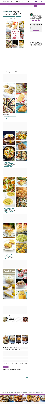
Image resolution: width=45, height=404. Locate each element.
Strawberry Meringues (7, 301)
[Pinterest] (39, 1)
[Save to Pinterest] (6, 16)
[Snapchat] (41, 1)
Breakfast (10, 11)
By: (3, 14)
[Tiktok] (40, 1)
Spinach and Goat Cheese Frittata (9, 211)
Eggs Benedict (6, 258)
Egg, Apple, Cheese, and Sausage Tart (9, 117)
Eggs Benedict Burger (7, 162)
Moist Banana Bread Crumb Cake (18, 343)
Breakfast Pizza (6, 120)
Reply (27, 377)
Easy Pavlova (6, 300)
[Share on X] (19, 16)
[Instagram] (37, 1)
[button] (14, 4)
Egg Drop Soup (6, 212)
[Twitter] (36, 1)
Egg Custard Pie (6, 119)
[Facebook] (35, 1)
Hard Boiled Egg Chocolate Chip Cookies (10, 116)
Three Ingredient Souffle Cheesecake (9, 118)
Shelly (4, 14)
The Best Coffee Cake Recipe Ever (5, 343)
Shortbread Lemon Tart (7, 304)
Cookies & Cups (4, 11)
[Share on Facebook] (12, 16)
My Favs (11, 1)
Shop (8, 1)
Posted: (6, 14)
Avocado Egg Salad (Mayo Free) (8, 256)
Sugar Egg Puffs (6, 302)
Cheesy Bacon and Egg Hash (8, 166)
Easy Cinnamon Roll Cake (12, 343)
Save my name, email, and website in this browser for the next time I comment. (15, 363)
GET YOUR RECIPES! (35, 30)
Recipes (8, 11)
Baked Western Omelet (7, 209)
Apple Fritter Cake (25, 343)
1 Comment (17, 14)
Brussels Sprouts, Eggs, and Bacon (9, 208)
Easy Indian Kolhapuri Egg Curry (8, 163)
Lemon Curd (5, 303)
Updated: (12, 14)
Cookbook (4, 1)
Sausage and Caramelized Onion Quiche (10, 254)
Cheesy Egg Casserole (7, 255)
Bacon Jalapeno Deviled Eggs (8, 165)
